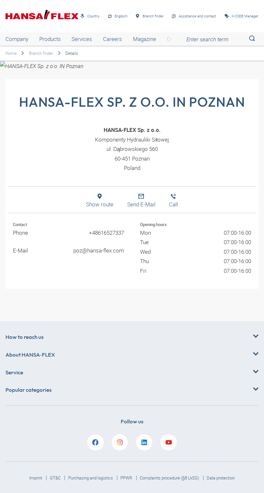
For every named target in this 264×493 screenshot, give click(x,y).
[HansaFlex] (42, 14)
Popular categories (28, 389)
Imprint (36, 478)
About (30, 354)
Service (14, 372)
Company (16, 39)
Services (81, 39)
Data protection (221, 478)
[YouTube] (168, 442)
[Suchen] (252, 39)
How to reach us (24, 336)
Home (11, 53)
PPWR (126, 478)
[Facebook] (95, 442)
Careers (112, 39)
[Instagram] (120, 442)
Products (50, 39)
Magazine (144, 39)
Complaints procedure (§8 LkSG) (170, 478)
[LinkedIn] (144, 442)
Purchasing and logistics (91, 478)
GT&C (55, 478)
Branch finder (41, 53)
